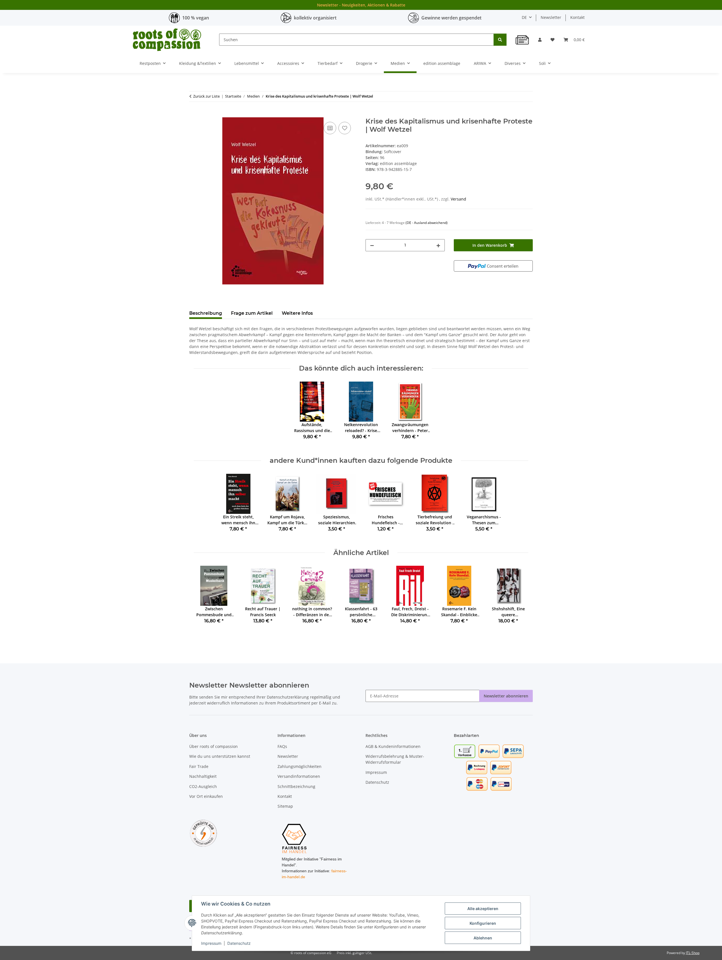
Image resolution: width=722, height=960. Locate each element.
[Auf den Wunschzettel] (344, 128)
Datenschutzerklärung (288, 697)
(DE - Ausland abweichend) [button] (427, 222)
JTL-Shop (692, 952)
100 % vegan (195, 18)
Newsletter (551, 17)
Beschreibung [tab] (205, 313)
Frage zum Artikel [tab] (252, 313)
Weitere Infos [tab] (297, 313)
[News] (522, 39)
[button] (540, 39)
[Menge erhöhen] (438, 245)
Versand (458, 199)
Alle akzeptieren (482, 908)
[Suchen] (500, 40)
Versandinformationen (299, 776)
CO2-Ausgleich (203, 786)
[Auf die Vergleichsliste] (330, 128)
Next (519, 599)
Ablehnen (483, 937)
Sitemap (285, 806)
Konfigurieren (483, 923)
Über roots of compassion (213, 746)
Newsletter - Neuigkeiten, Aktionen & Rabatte (361, 5)
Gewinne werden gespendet (451, 18)
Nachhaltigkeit (203, 776)
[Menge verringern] (372, 245)
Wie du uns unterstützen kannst (219, 756)
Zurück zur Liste (206, 96)
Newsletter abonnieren (506, 696)
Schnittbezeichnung (296, 786)
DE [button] (524, 17)
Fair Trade (198, 766)
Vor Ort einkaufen (206, 796)
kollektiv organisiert (315, 18)
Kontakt (577, 17)
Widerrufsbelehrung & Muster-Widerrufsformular (395, 759)
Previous (203, 599)
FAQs (282, 746)
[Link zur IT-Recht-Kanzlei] (203, 832)
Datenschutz (239, 943)
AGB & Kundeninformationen (393, 746)
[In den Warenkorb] (193, 114)
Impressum (211, 943)
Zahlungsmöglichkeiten (300, 766)
